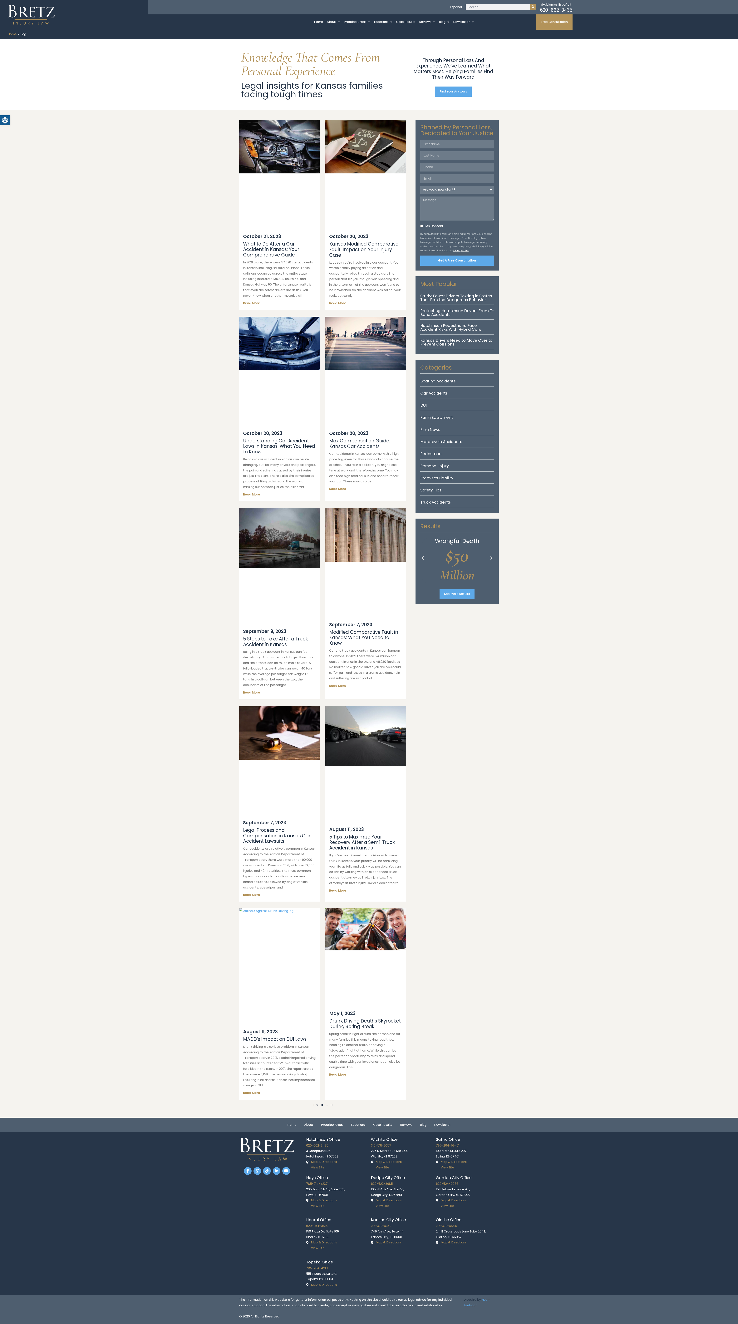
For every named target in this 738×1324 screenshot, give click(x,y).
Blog (442, 22)
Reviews (425, 22)
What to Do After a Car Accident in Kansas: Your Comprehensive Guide (271, 249)
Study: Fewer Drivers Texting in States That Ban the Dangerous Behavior (456, 297)
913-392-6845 (446, 1226)
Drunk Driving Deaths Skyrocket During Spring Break (365, 1024)
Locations (381, 22)
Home (318, 22)
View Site (317, 1167)
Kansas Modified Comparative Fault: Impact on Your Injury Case (363, 249)
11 (331, 1105)
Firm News (430, 429)
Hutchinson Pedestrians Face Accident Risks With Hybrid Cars (450, 327)
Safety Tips (430, 490)
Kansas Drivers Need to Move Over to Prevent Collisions (456, 342)
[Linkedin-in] (276, 1171)
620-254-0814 (317, 1226)
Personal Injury (434, 466)
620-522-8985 (382, 1184)
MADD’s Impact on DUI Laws (275, 1039)
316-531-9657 (381, 1145)
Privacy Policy (461, 250)
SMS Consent (433, 226)
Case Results (405, 22)
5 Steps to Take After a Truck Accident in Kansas (275, 642)
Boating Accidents (438, 381)
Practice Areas (355, 22)
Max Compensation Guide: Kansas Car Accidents (359, 444)
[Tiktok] (267, 1171)
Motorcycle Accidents (441, 441)
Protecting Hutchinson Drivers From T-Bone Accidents (457, 312)
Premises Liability (436, 478)
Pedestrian (430, 453)
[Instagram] (257, 1171)
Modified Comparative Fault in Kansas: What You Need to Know (363, 637)
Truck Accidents (435, 502)
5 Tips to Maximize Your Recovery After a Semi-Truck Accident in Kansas (362, 842)
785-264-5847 (447, 1145)
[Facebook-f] (248, 1171)
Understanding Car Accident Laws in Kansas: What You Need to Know (279, 446)
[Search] (533, 7)
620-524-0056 (447, 1184)
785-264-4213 (317, 1268)
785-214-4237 (317, 1184)
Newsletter (461, 22)
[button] (422, 557)
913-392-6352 (381, 1226)
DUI (423, 405)
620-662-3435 (556, 10)
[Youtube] (286, 1171)
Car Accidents (434, 393)
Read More (251, 303)
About (331, 22)
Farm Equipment (436, 417)
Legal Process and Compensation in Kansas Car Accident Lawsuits (276, 835)
